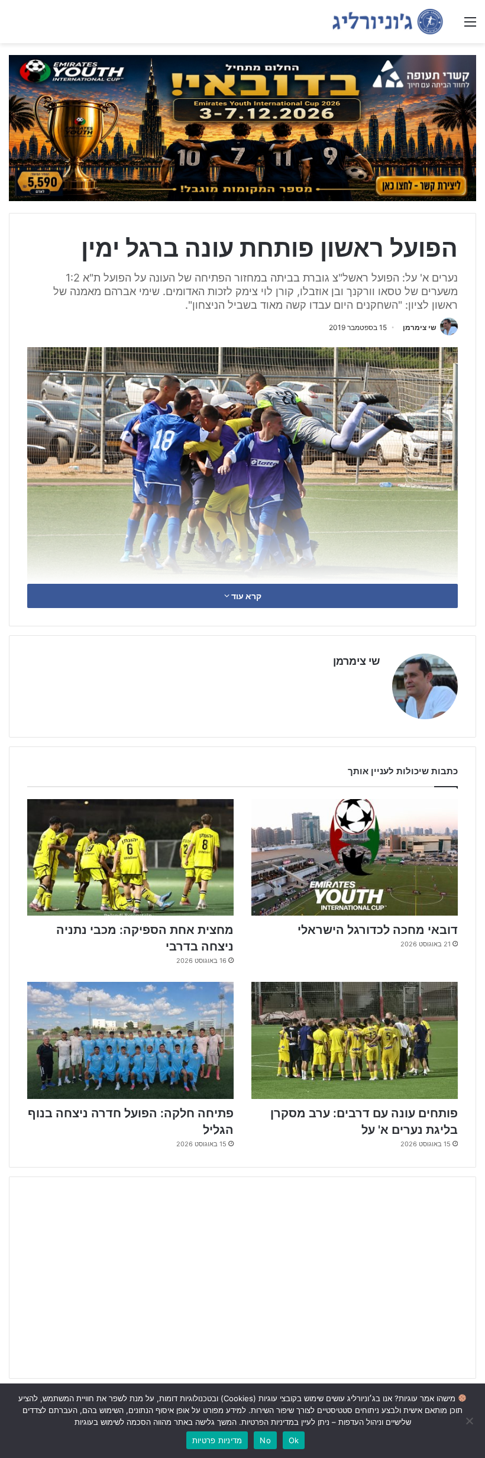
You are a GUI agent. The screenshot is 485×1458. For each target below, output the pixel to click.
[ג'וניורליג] (387, 21)
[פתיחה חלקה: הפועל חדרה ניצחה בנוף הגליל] (130, 1040)
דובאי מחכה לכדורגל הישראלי (378, 930)
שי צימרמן (419, 327)
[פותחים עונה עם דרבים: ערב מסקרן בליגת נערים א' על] (354, 1040)
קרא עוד (245, 596)
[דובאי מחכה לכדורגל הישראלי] (354, 857)
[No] (470, 1421)
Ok (294, 1440)
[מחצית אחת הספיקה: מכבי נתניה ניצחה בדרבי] (130, 857)
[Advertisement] (242, 1277)
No (265, 1440)
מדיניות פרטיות (217, 1440)
